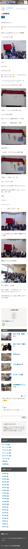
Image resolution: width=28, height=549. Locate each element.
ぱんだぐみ (5, 455)
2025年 (4, 476)
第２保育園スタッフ (8, 321)
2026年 (4, 473)
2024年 (4, 479)
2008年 (4, 524)
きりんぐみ (5, 453)
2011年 (4, 515)
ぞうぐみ (4, 444)
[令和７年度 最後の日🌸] (14, 340)
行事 (3, 17)
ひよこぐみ (5, 447)
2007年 (4, 526)
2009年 (4, 521)
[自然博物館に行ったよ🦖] (14, 390)
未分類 (4, 464)
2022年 (4, 484)
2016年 (4, 501)
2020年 (4, 490)
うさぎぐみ (5, 450)
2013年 (4, 510)
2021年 (4, 487)
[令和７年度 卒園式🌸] (14, 350)
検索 (23, 417)
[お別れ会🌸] (10, 360)
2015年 (4, 504)
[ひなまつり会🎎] (12, 380)
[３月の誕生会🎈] (12, 370)
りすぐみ (4, 458)
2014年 (4, 507)
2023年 (4, 482)
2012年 (4, 512)
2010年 (4, 518)
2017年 (4, 498)
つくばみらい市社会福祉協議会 (9, 538)
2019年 (4, 493)
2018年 (4, 496)
